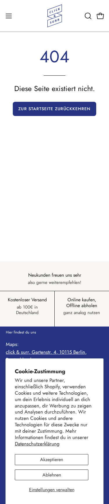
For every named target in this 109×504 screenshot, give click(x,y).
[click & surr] (54, 15)
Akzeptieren (51, 459)
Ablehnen (51, 475)
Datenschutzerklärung (37, 443)
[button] (87, 16)
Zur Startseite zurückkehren (54, 109)
